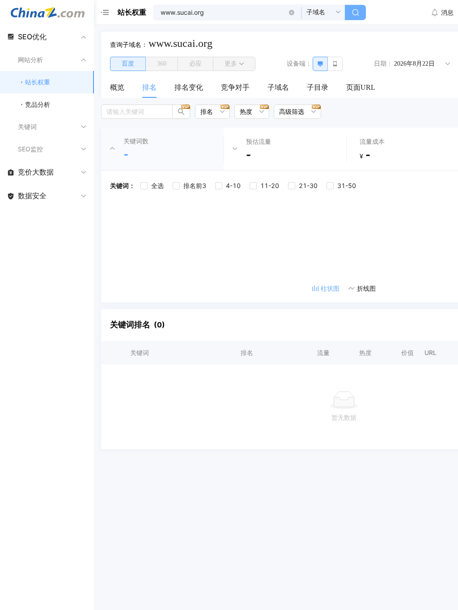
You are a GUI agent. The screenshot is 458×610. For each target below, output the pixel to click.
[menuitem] (117, 88)
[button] (291, 12)
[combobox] (209, 111)
